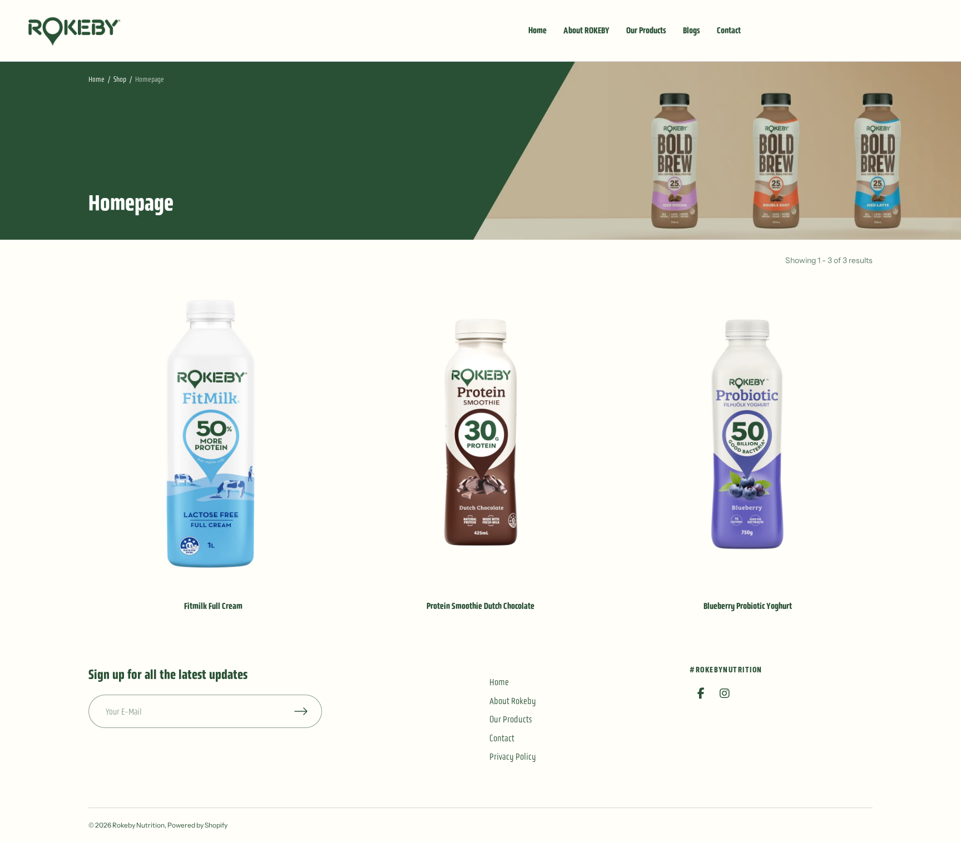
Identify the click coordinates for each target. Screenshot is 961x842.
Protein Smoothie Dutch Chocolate (480, 606)
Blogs (691, 30)
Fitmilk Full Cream (213, 606)
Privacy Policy (512, 756)
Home (537, 30)
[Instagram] (725, 693)
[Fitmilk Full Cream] (213, 433)
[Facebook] (701, 693)
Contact (729, 30)
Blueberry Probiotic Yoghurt (748, 606)
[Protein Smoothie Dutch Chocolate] (480, 433)
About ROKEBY (586, 30)
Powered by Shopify (197, 825)
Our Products (646, 30)
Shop (119, 79)
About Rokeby (512, 700)
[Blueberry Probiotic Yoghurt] (747, 433)
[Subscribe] (308, 711)
